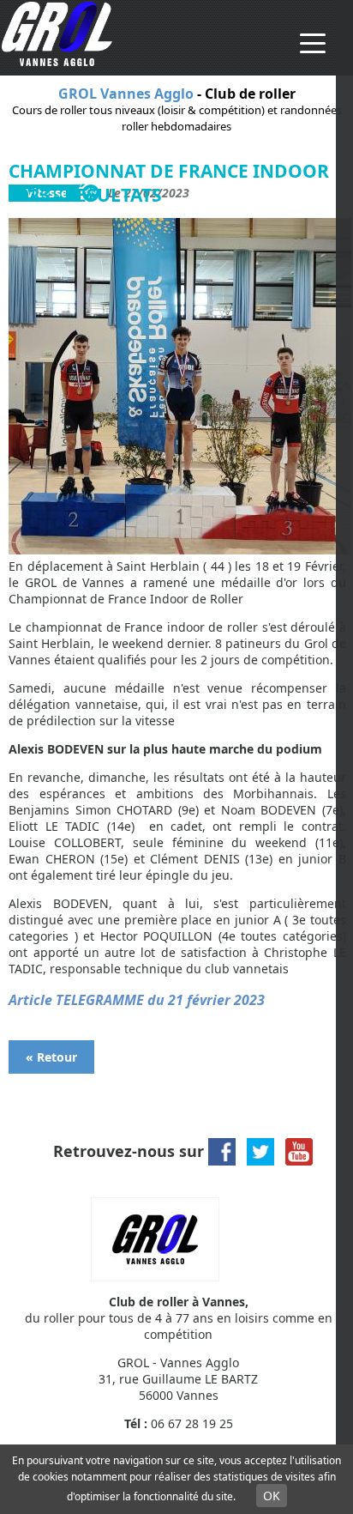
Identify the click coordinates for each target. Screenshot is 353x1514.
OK (271, 1495)
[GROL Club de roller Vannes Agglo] (57, 61)
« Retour (51, 1057)
